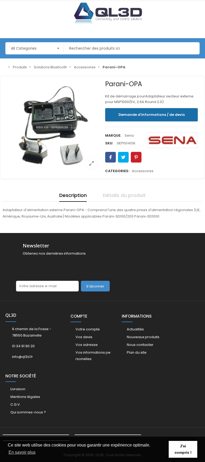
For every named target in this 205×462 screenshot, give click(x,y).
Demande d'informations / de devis (152, 114)
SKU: (109, 143)
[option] (53, 125)
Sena (129, 135)
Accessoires (142, 170)
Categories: (117, 170)
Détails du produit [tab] (124, 195)
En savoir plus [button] (22, 452)
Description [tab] (73, 195)
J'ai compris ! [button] (183, 449)
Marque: (113, 135)
